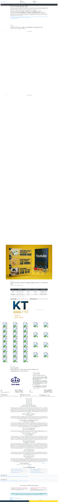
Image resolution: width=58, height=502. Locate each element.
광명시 (21, 16)
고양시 (28, 16)
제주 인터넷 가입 (21, 476)
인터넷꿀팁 (19, 4)
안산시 (26, 16)
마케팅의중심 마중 (19, 498)
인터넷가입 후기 (15, 4)
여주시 (24, 17)
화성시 (16, 17)
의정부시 (15, 16)
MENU (2, 4)
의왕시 (41, 16)
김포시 (15, 17)
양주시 (20, 17)
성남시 (13, 16)
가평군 (27, 17)
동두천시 (24, 16)
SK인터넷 (9, 4)
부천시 (19, 16)
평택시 (22, 16)
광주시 (18, 17)
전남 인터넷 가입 (7, 476)
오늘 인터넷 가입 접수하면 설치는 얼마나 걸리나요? (36, 472)
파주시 (46, 16)
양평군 (29, 17)
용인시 (45, 16)
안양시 (17, 16)
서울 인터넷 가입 (16, 476)
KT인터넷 (6, 4)
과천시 (30, 16)
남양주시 (34, 16)
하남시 (43, 16)
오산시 (36, 16)
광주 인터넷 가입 (3, 476)
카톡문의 (38, 388)
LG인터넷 (12, 4)
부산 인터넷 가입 (26, 476)
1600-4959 (55, 4)
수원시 (11, 16)
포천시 (22, 17)
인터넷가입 (11, 497)
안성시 (13, 17)
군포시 (39, 16)
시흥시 (38, 16)
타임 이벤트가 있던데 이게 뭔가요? (15, 472)
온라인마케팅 (14, 498)
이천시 (11, 17)
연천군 (25, 17)
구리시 (32, 16)
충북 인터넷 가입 (12, 476)
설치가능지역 (23, 4)
